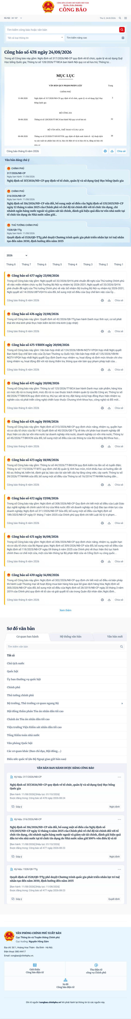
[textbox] (35, 38)
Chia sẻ (121, 151)
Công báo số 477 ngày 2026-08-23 (47, 848)
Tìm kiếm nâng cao (77, 37)
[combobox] (35, 38)
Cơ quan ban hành (28, 636)
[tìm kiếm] (121, 646)
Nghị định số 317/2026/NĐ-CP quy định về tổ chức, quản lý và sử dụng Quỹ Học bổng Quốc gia (68, 100)
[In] (105, 151)
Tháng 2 (103, 264)
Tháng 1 (118, 264)
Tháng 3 (87, 264)
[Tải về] (112, 151)
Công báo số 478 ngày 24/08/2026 (38, 52)
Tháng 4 (72, 264)
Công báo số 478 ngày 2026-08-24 (47, 798)
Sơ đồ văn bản (21, 628)
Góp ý (19, 806)
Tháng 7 (26, 264)
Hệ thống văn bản (70, 636)
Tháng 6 (41, 264)
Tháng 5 (57, 264)
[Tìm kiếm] (122, 29)
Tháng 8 (11, 264)
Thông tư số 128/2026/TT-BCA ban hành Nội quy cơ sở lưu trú (60, 119)
